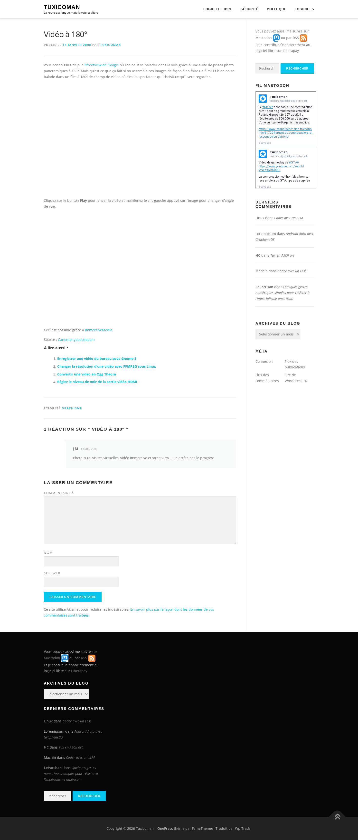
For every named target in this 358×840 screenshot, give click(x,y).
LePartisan (264, 286)
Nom (48, 552)
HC (257, 255)
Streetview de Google (102, 65)
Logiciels (304, 9)
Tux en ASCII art (282, 255)
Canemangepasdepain (76, 339)
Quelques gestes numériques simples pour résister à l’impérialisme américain (282, 292)
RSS (296, 37)
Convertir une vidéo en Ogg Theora (86, 374)
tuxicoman (110, 45)
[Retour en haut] (337, 817)
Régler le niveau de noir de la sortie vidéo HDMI (97, 381)
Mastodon (263, 37)
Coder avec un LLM (288, 217)
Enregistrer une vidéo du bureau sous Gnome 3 (96, 358)
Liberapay (291, 50)
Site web (52, 573)
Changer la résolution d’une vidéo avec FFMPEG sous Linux (106, 366)
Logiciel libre (217, 9)
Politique (276, 9)
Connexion (264, 361)
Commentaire (59, 493)
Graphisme (72, 408)
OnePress (165, 828)
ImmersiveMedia (98, 330)
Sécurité (250, 9)
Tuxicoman (62, 7)
